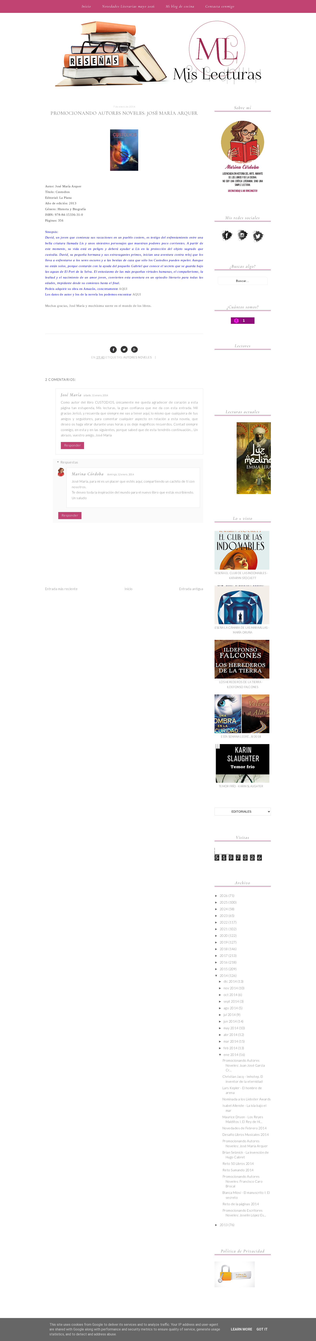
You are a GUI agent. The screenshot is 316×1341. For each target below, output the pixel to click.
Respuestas (69, 462)
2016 (224, 962)
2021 (224, 929)
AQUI (123, 289)
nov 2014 (231, 988)
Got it (262, 1329)
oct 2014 (231, 995)
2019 (224, 942)
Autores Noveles (137, 357)
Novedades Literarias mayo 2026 (128, 6)
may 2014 (231, 1028)
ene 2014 (231, 1055)
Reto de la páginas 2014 (240, 1204)
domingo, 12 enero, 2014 (120, 474)
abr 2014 (231, 1035)
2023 (224, 915)
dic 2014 (230, 981)
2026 (224, 896)
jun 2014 (230, 1021)
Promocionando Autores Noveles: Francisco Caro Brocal (242, 1181)
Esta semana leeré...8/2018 (241, 736)
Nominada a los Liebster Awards (246, 1099)
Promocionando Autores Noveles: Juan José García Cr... (243, 1065)
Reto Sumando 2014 (238, 1170)
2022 (224, 922)
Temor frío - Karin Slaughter (241, 786)
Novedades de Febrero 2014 (244, 1128)
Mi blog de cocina (180, 6)
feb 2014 (231, 1048)
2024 (224, 909)
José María (71, 395)
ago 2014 (231, 1008)
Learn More (241, 1329)
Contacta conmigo (219, 6)
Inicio (86, 6)
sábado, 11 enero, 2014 (95, 395)
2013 (224, 1225)
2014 (224, 975)
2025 (224, 902)
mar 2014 (231, 1041)
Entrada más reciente (61, 589)
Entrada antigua (191, 589)
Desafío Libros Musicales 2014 (245, 1134)
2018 (224, 949)
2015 (224, 969)
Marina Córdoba (88, 474)
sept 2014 (231, 1001)
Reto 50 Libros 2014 (238, 1163)
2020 (224, 935)
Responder (72, 445)
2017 (224, 955)
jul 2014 (230, 1015)
